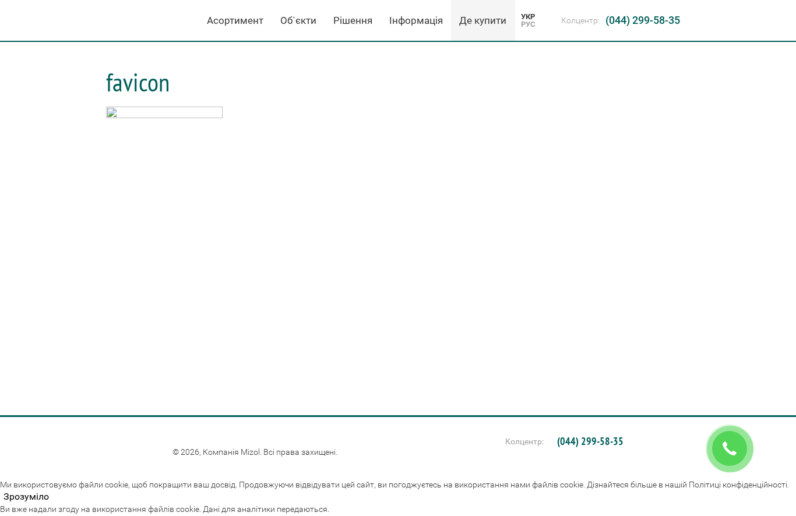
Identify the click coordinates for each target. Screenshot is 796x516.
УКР (528, 16)
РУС (528, 24)
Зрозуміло (26, 497)
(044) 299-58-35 (642, 20)
